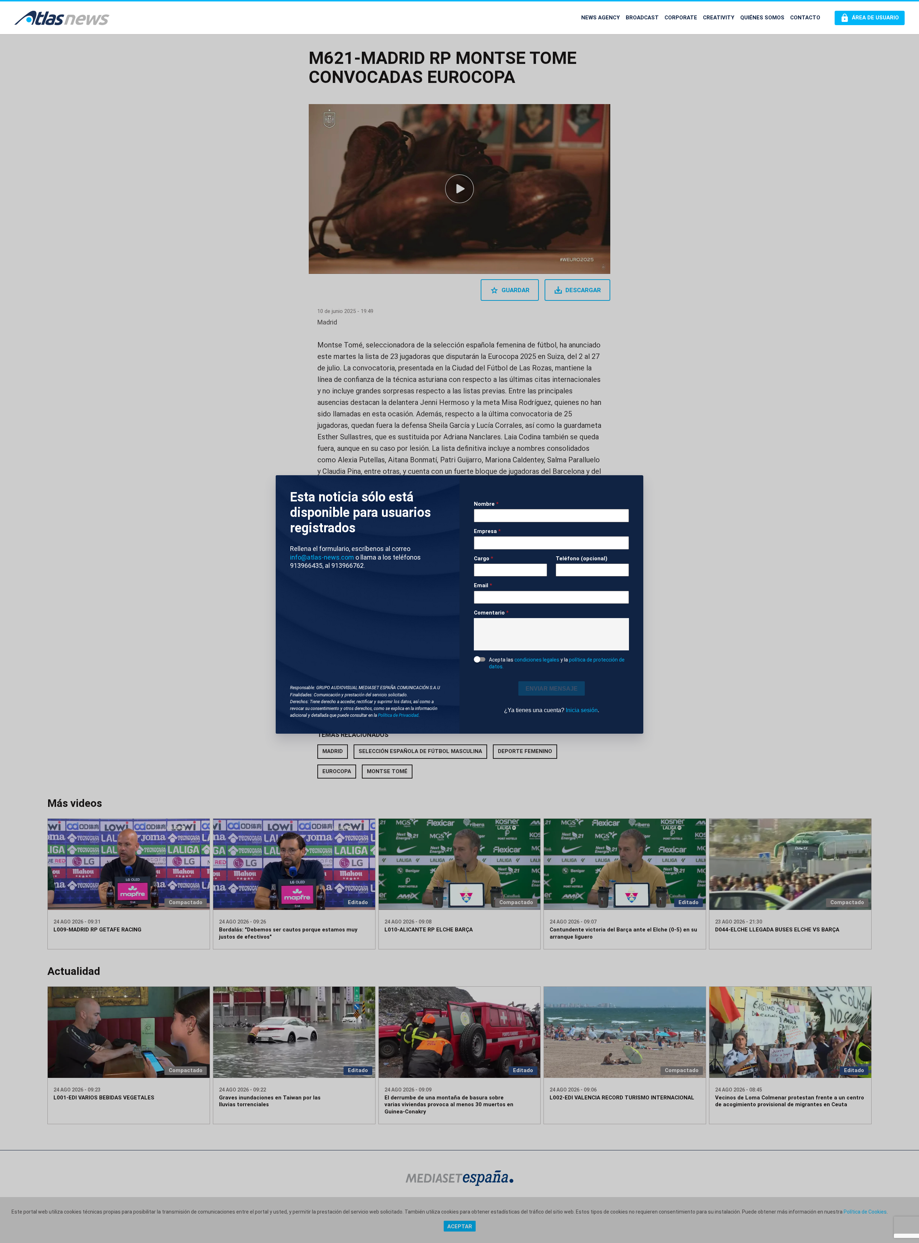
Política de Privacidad (398, 715)
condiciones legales (536, 660)
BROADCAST (642, 17)
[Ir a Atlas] (61, 18)
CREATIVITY (718, 17)
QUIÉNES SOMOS (762, 17)
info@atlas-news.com (322, 557)
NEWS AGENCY (600, 17)
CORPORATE (680, 17)
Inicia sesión (582, 710)
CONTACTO (805, 17)
